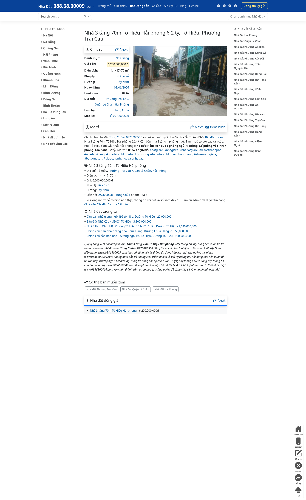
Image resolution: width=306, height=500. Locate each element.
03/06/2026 (121, 87)
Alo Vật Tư (170, 6)
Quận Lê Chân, (105, 104)
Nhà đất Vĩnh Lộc (55, 144)
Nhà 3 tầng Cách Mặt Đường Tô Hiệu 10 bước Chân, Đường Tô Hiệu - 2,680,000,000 (142, 226)
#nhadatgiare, (189, 150)
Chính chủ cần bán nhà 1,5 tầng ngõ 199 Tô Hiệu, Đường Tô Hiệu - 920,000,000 (139, 236)
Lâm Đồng (50, 86)
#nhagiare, (172, 150)
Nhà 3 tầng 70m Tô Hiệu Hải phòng (113, 310)
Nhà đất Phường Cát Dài (249, 58)
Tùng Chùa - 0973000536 (125, 137)
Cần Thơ (49, 131)
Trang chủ (104, 6)
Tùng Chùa (122, 110)
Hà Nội (48, 35)
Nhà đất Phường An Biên (249, 47)
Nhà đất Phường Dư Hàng (250, 126)
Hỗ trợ (298, 482)
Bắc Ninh (49, 67)
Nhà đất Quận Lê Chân (135, 289)
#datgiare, (157, 150)
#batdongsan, (94, 158)
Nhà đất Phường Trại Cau (102, 289)
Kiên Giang (51, 125)
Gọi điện (298, 446)
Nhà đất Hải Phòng (165, 289)
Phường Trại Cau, (117, 99)
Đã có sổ (123, 76)
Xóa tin (298, 470)
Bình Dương (52, 93)
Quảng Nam (52, 48)
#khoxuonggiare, (205, 154)
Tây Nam (123, 82)
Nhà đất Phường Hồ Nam (249, 114)
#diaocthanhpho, (210, 150)
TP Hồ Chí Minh (54, 29)
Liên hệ (194, 6)
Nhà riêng (122, 58)
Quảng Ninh (52, 74)
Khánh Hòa (51, 80)
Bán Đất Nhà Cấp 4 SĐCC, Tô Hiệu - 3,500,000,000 (119, 221)
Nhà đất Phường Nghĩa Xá (250, 52)
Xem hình (217, 127)
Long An (49, 118)
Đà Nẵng (49, 42)
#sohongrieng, (183, 154)
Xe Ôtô (156, 6)
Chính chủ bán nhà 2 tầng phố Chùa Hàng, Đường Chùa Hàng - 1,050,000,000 (138, 231)
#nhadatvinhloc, (117, 154)
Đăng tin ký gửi (254, 6)
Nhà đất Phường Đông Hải (250, 74)
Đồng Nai (49, 99)
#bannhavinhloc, (161, 154)
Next (123, 49)
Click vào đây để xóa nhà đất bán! (106, 204)
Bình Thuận (51, 105)
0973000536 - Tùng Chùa (114, 195)
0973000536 (120, 116)
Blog (183, 6)
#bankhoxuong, (139, 154)
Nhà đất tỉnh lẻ (54, 137)
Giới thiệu (120, 6)
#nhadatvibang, (95, 154)
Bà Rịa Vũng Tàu (54, 112)
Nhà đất (246, 16)
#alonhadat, (136, 158)
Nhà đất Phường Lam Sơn (250, 99)
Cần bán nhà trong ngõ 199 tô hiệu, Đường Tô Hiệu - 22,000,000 (129, 216)
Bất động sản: (214, 137)
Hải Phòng (50, 54)
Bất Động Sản (139, 6)
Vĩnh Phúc (50, 61)
